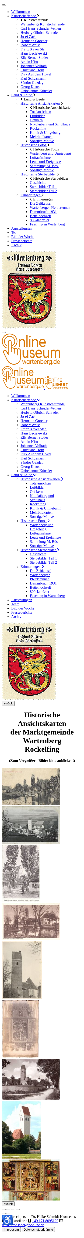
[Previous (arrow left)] (4, 1213)
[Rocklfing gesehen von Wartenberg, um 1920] (31, 842)
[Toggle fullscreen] (13, 1209)
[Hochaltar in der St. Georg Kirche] (31, 1199)
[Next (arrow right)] (8, 1213)
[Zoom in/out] (18, 1209)
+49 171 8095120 (45, 1221)
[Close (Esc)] (4, 1209)
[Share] (8, 1209)
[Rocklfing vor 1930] (31, 939)
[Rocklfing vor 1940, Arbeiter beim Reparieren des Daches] (22, 998)
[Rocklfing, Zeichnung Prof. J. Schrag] (21, 901)
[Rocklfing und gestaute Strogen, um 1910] (31, 804)
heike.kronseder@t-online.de (23, 1225)
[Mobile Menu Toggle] (4, 5)
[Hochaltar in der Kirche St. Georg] (20, 1057)
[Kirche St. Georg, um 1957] (31, 1098)
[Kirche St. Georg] (21, 1157)
